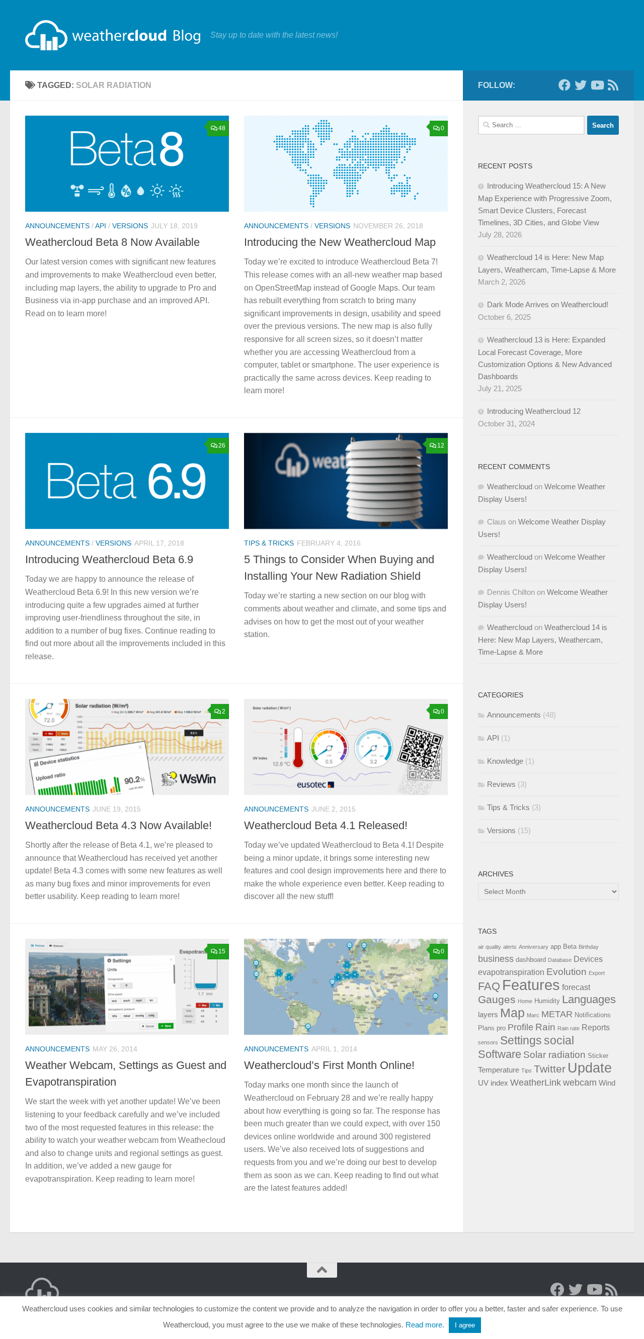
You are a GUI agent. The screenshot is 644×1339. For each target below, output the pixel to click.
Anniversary (533, 947)
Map (512, 1013)
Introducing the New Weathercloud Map (340, 242)
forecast (576, 987)
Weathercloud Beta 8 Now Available (112, 242)
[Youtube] (597, 85)
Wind (607, 1083)
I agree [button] (465, 1325)
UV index (493, 1083)
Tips (526, 1070)
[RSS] (613, 85)
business (496, 959)
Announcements (57, 226)
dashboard (531, 959)
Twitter (550, 1069)
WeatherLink (535, 1083)
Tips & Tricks (269, 543)
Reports (596, 1027)
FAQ (489, 986)
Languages (589, 999)
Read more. (425, 1324)
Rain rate (568, 1028)
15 (221, 951)
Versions (130, 226)
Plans (486, 1028)
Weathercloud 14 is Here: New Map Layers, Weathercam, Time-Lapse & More (542, 639)
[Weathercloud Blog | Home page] (112, 35)
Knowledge (505, 761)
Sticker (598, 1055)
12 (440, 445)
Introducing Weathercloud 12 (534, 411)
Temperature (498, 1070)
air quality (489, 947)
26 (221, 445)
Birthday (589, 947)
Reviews (501, 784)
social (559, 1040)
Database (560, 960)
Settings (521, 1040)
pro (501, 1028)
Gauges (497, 999)
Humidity (547, 1001)
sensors (488, 1042)
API (100, 226)
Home (525, 1001)
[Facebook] (564, 85)
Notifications (593, 1015)
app (555, 946)
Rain (545, 1027)
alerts (510, 947)
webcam (580, 1083)
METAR (557, 1014)
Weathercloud (509, 486)
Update (590, 1068)
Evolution (566, 971)
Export (597, 973)
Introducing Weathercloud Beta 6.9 (109, 559)
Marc (533, 1015)
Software (499, 1054)
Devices (588, 958)
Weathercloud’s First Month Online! (329, 1065)
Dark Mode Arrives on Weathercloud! (547, 304)
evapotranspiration (511, 971)
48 (221, 128)
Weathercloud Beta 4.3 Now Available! (118, 825)
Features (531, 984)
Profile (520, 1027)
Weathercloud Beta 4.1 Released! (326, 825)
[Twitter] (581, 85)
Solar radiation (554, 1054)
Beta (570, 946)
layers (488, 1015)
